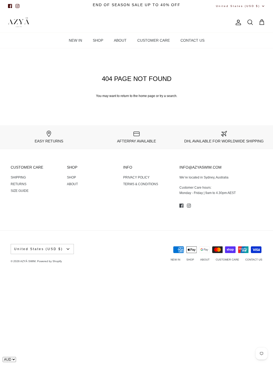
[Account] (237, 22)
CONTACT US (192, 40)
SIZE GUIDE (20, 191)
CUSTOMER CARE (153, 40)
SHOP (98, 40)
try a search (168, 96)
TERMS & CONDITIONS (140, 184)
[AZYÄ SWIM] (18, 23)
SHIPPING (18, 177)
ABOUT (120, 40)
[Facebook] (10, 6)
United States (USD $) (238, 6)
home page (147, 96)
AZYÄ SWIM (27, 261)
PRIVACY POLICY (136, 177)
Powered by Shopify (49, 261)
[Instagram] (17, 6)
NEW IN (75, 40)
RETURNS (18, 184)
